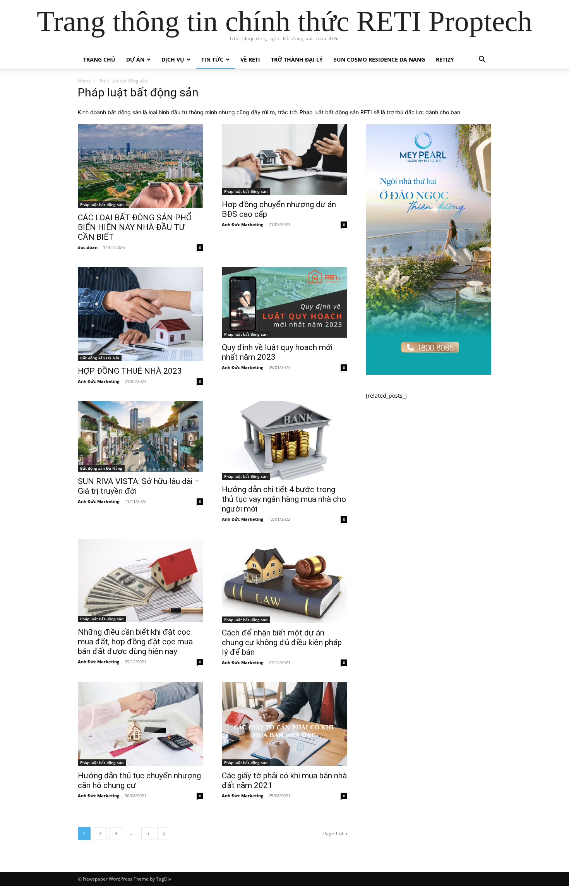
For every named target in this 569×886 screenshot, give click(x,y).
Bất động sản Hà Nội (99, 358)
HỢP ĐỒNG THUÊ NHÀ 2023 (130, 371)
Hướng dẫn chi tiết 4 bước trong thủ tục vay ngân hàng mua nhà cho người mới (284, 499)
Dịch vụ (172, 59)
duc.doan (88, 247)
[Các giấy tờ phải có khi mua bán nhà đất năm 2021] (284, 724)
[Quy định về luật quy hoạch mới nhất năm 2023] (284, 302)
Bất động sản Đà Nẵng (101, 468)
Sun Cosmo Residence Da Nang (379, 59)
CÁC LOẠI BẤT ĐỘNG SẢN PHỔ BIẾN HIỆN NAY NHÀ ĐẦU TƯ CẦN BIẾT (135, 227)
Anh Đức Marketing (242, 224)
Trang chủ (99, 59)
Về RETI (250, 59)
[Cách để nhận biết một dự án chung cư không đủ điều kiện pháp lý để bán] (284, 581)
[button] (482, 60)
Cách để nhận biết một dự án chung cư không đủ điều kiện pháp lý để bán (282, 642)
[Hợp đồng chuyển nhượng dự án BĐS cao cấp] (284, 159)
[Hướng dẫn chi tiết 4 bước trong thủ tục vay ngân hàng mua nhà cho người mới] (284, 440)
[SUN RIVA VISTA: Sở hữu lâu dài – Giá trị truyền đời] (140, 436)
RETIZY (445, 59)
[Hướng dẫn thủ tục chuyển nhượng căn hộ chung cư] (140, 724)
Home (84, 80)
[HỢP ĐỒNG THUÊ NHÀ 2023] (140, 314)
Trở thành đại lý (297, 59)
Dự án (135, 59)
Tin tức (212, 59)
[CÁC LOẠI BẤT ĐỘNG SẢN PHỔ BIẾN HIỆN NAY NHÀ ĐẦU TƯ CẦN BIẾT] (140, 166)
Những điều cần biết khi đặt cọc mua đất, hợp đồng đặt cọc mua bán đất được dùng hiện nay (135, 641)
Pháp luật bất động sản (101, 204)
